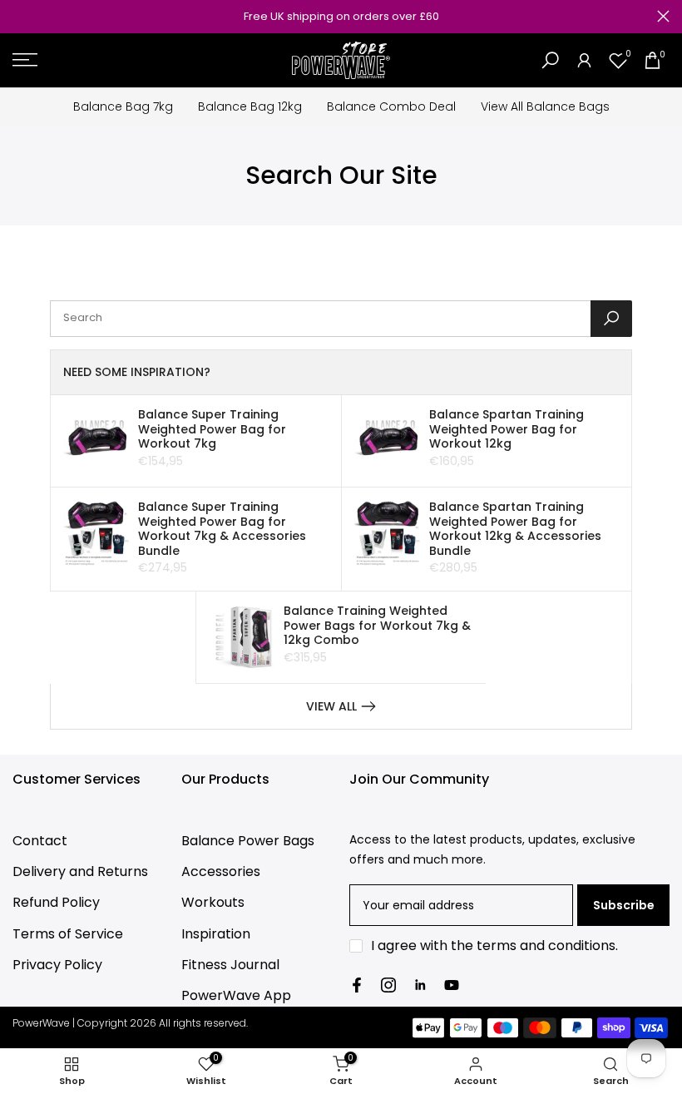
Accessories (220, 871)
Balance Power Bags (247, 840)
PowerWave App (236, 995)
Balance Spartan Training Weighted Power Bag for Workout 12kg (506, 429)
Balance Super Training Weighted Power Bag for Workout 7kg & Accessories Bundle (222, 528)
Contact (39, 840)
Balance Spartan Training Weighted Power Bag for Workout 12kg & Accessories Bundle (515, 528)
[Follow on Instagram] (388, 985)
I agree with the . (494, 945)
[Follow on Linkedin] (420, 985)
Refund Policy (56, 902)
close (18, 16)
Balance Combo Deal (391, 106)
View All (331, 706)
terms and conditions (546, 945)
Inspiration (215, 933)
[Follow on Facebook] (356, 985)
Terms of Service (67, 933)
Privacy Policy (57, 964)
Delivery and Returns (80, 871)
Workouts (213, 902)
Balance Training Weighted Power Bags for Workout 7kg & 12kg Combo (377, 625)
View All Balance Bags (545, 106)
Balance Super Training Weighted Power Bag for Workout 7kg (212, 429)
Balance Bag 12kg (250, 106)
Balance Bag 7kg (123, 106)
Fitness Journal (230, 964)
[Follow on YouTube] (451, 985)
